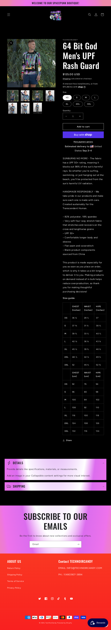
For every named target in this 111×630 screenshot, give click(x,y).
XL (67, 104)
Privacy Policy (14, 588)
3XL (89, 104)
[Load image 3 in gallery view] (37, 95)
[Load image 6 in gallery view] (25, 108)
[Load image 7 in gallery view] (37, 108)
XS (67, 97)
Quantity (67, 110)
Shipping (67, 79)
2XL (78, 104)
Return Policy (14, 568)
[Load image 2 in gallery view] (25, 95)
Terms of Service (15, 581)
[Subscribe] (78, 544)
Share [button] (69, 440)
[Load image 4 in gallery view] (50, 95)
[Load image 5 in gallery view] (12, 108)
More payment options (83, 142)
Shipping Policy (14, 574)
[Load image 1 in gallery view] (12, 95)
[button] (8, 14)
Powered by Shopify (64, 623)
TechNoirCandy (51, 623)
